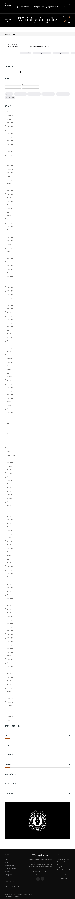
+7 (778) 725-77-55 (52, 7)
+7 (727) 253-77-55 (24, 7)
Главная (7, 34)
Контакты (7, 872)
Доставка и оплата (11, 869)
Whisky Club (8, 875)
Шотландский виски (61, 53)
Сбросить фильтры (29, 72)
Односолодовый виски (42, 53)
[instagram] (42, 879)
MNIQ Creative (15, 897)
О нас (6, 862)
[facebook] (38, 879)
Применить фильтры (13, 72)
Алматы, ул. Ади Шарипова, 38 (9, 8)
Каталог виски (9, 866)
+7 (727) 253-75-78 (38, 7)
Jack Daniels (25, 53)
